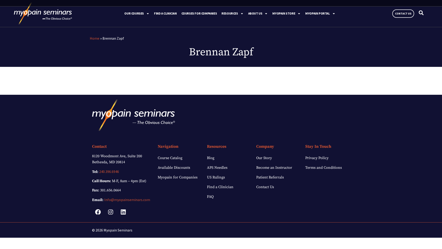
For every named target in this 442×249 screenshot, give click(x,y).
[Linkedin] (123, 212)
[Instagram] (110, 212)
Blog (210, 158)
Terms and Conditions (323, 167)
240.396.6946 (109, 171)
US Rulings (216, 177)
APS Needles (217, 167)
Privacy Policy (317, 158)
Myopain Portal (317, 13)
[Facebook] (98, 212)
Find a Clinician (165, 13)
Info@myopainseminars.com (127, 199)
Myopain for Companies (178, 177)
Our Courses (134, 13)
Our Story (264, 158)
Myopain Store (283, 13)
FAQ (210, 196)
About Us (255, 13)
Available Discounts (174, 167)
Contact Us (265, 187)
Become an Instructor (274, 167)
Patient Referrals (270, 177)
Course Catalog (170, 158)
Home (94, 38)
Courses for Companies (199, 13)
